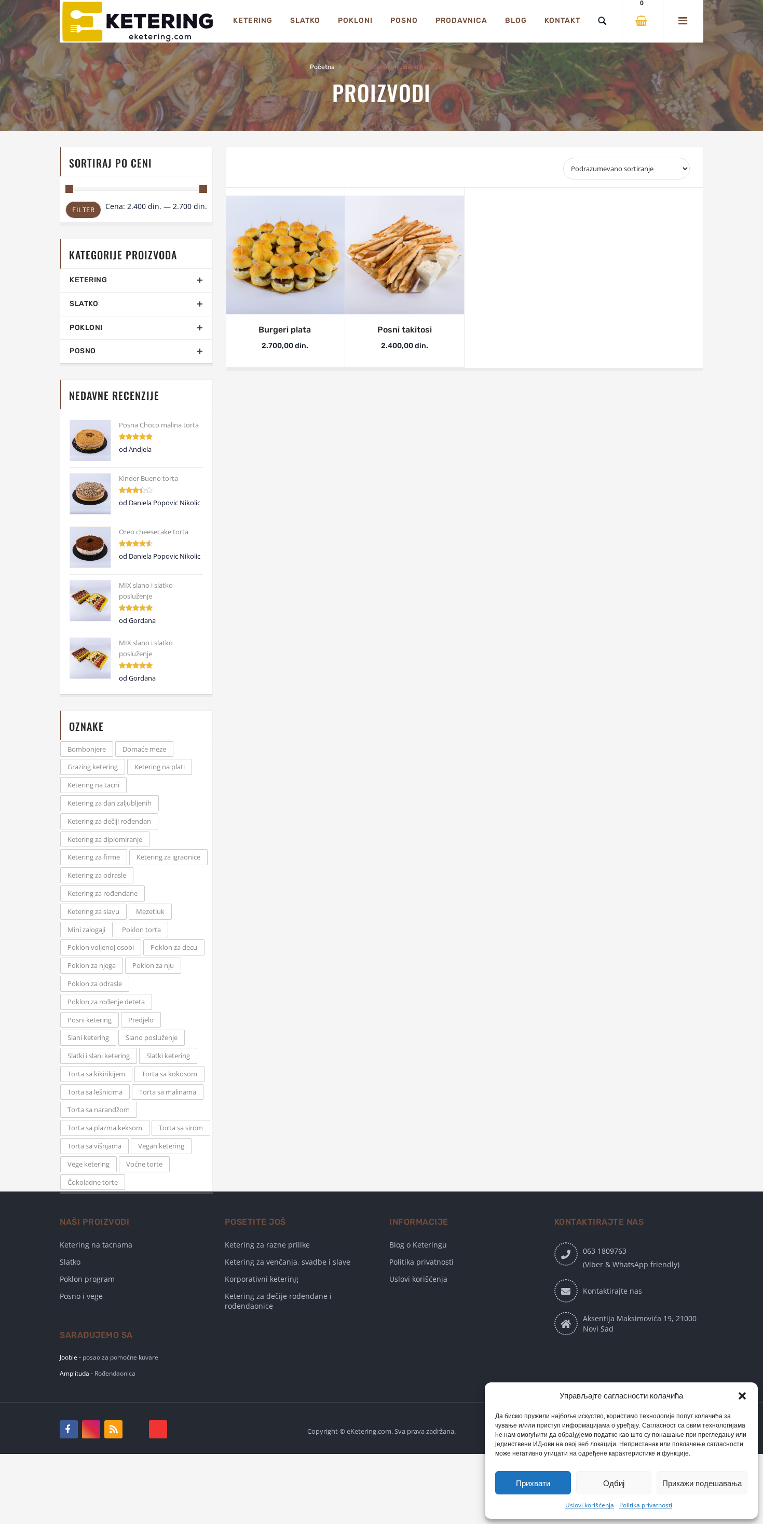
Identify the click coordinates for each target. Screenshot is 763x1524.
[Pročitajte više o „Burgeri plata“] (269, 308)
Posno (83, 351)
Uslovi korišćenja (589, 1505)
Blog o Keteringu (418, 1245)
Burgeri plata (284, 330)
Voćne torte (144, 1164)
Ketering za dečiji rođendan (109, 821)
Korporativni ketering (261, 1279)
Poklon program (87, 1279)
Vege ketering (88, 1164)
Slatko (84, 303)
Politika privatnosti (645, 1505)
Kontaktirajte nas (612, 1291)
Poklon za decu (174, 947)
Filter (83, 209)
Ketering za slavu (93, 911)
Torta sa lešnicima (94, 1092)
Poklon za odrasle (94, 983)
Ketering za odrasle (96, 875)
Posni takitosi (404, 330)
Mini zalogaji (86, 929)
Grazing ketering (92, 766)
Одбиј (613, 1483)
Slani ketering (88, 1037)
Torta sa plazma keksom (104, 1127)
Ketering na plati (159, 766)
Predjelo (141, 1019)
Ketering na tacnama (96, 1245)
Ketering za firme (93, 857)
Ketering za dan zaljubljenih (109, 803)
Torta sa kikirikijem (96, 1073)
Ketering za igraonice (168, 857)
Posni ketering (89, 1019)
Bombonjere (86, 749)
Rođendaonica (114, 1373)
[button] (742, 1396)
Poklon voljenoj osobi (100, 947)
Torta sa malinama (167, 1092)
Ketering (88, 279)
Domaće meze (144, 749)
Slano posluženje (152, 1037)
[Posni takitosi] (405, 255)
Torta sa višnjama (94, 1146)
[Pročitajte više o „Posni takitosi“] (389, 308)
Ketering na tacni (93, 784)
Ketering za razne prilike (267, 1245)
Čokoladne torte (92, 1182)
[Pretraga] (602, 20)
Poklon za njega (91, 965)
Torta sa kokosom (169, 1073)
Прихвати (533, 1483)
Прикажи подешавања (702, 1483)
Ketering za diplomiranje (104, 839)
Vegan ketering (161, 1146)
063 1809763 (604, 1251)
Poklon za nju (153, 965)
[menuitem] (252, 20)
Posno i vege (81, 1296)
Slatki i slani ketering (98, 1055)
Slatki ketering (168, 1055)
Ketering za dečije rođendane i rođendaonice (278, 1301)
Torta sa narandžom (98, 1109)
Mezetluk (150, 911)
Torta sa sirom (181, 1127)
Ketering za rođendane (102, 893)
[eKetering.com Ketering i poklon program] (137, 21)
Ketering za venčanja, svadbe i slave (287, 1262)
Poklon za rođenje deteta (106, 1001)
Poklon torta (141, 929)
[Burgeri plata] (285, 255)
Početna (322, 67)
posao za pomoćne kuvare (120, 1357)
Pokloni (86, 327)
